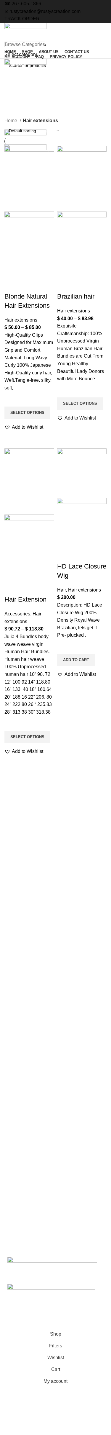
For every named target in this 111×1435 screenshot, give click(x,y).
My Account (14, 1115)
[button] (23, 427)
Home (11, 120)
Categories (18, 113)
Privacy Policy (16, 1012)
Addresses (13, 1145)
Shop (8, 972)
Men (7, 1069)
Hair (61, 589)
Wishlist (10, 1165)
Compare (11, 1201)
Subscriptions (15, 1135)
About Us (11, 982)
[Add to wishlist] (11, 399)
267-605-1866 (26, 3)
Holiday (10, 1048)
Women (10, 1038)
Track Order (14, 1191)
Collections (13, 1058)
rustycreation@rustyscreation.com (45, 11)
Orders (9, 1125)
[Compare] (11, 284)
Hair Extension (25, 599)
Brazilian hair (75, 296)
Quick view (11, 438)
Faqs (7, 1002)
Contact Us (13, 992)
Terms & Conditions (21, 1211)
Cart (7, 1231)
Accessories (17, 613)
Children (11, 1079)
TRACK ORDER (22, 18)
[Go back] (11, 83)
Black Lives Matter (20, 1089)
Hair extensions (20, 319)
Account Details (17, 1155)
